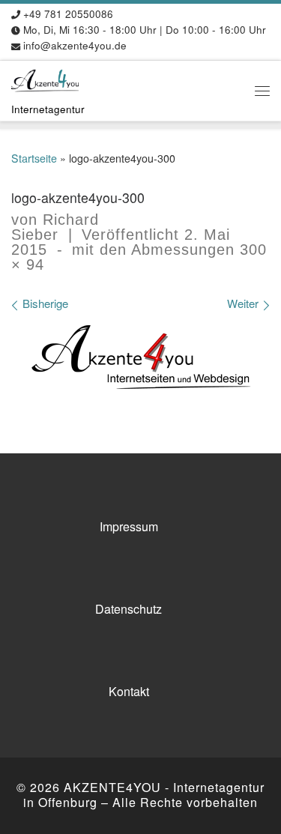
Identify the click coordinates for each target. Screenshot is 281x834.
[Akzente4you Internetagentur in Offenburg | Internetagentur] (45, 79)
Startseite (34, 158)
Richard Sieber (55, 227)
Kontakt (129, 691)
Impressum (129, 526)
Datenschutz (128, 608)
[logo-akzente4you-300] (140, 358)
